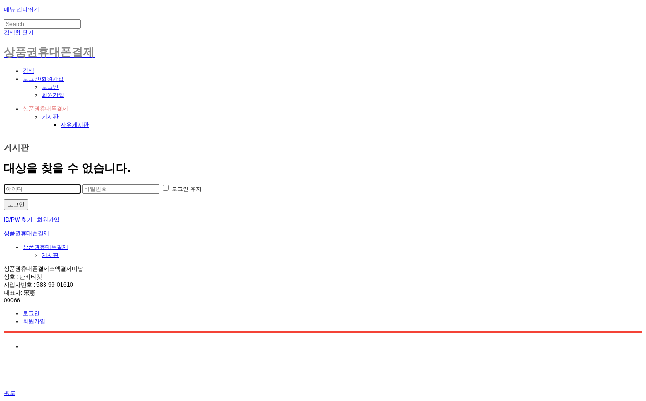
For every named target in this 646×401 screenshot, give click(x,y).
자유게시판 (75, 124)
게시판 (50, 116)
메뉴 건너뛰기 (21, 9)
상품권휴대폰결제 (45, 108)
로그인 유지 (185, 189)
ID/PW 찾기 (18, 219)
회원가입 (53, 95)
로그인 (50, 87)
